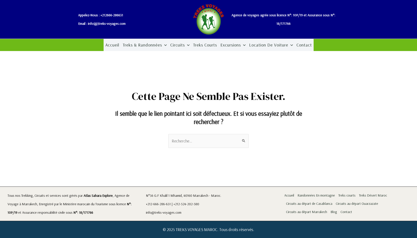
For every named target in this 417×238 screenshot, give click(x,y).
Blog (334, 212)
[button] (164, 45)
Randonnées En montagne (316, 195)
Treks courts (205, 45)
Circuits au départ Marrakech (306, 212)
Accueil (112, 45)
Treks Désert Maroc (373, 195)
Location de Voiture (268, 45)
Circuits (177, 45)
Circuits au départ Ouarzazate (357, 203)
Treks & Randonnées (142, 45)
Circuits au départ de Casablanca (309, 203)
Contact (304, 45)
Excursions (230, 45)
